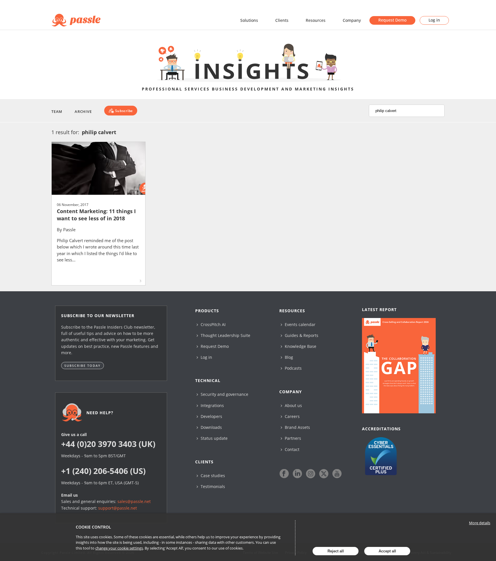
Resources (316, 20)
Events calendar (299, 324)
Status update (213, 438)
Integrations (211, 405)
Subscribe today (82, 365)
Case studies (212, 475)
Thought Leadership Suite (224, 335)
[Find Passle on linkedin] (297, 473)
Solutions (249, 20)
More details (479, 522)
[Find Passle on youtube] (337, 473)
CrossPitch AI (212, 324)
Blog (288, 357)
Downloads (210, 427)
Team (56, 111)
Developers (210, 416)
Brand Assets (297, 427)
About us (293, 405)
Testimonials (212, 486)
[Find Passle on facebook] (284, 473)
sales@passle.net (134, 501)
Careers (292, 416)
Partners (292, 438)
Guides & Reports (301, 335)
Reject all (336, 551)
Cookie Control (93, 527)
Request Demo (392, 20)
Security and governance (223, 394)
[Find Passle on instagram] (310, 473)
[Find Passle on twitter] (323, 473)
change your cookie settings (119, 548)
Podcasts (293, 368)
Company (352, 20)
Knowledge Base (300, 346)
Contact (291, 449)
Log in (434, 20)
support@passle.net (117, 508)
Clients (281, 20)
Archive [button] (83, 111)
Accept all (387, 551)
